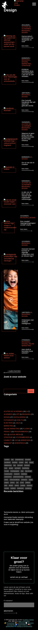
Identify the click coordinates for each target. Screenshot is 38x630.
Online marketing (11, 429)
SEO (5, 434)
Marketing (26, 64)
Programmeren (21, 431)
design (31, 462)
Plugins (26, 429)
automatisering (19, 459)
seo (17, 482)
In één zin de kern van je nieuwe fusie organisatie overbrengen (27, 195)
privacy (12, 482)
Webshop (8, 443)
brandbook (7, 462)
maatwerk (16, 474)
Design (25, 32)
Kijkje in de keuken (24, 621)
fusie (6, 468)
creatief (21, 462)
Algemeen (8, 414)
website (7, 488)
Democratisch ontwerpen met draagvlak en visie (27, 39)
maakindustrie (8, 474)
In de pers (8, 423)
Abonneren (8, 611)
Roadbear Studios (28, 619)
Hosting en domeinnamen (24, 626)
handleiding (25, 468)
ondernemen (8, 476)
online (6, 479)
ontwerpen (24, 479)
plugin (30, 479)
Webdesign (25, 440)
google (11, 468)
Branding (26, 31)
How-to (20, 420)
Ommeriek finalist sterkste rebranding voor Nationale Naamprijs (18, 518)
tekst (6, 485)
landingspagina (15, 471)
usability (23, 485)
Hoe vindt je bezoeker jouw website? (27, 351)
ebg (14, 465)
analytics (7, 459)
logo (22, 471)
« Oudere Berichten (14, 371)
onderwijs (27, 476)
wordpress (28, 488)
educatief (20, 465)
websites (13, 488)
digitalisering (8, 465)
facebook (26, 465)
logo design (28, 471)
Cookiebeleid (21, 623)
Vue (16, 440)
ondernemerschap (18, 476)
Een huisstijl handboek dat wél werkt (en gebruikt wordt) (28, 103)
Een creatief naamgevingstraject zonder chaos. (27, 223)
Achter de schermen (13, 411)
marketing (24, 474)
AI (31, 157)
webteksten (20, 488)
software (28, 482)
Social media (15, 434)
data (26, 462)
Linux (17, 423)
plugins (6, 482)
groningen (17, 468)
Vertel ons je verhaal (18, 577)
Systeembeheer (22, 437)
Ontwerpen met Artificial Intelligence (28, 321)
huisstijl (7, 471)
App (17, 414)
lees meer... (26, 46)
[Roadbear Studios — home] (4, 5)
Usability (8, 440)
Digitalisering (19, 417)
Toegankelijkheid (22, 624)
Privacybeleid (10, 623)
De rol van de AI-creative (28, 163)
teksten (11, 485)
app (12, 459)
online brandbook (14, 479)
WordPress (20, 443)
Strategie (26, 65)
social (21, 482)
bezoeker (27, 459)
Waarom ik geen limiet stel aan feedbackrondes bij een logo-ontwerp (28, 136)
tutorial (17, 485)
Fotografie (9, 420)
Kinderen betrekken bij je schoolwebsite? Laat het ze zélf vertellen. (28, 72)
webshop (29, 485)
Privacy (7, 431)
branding (14, 462)
